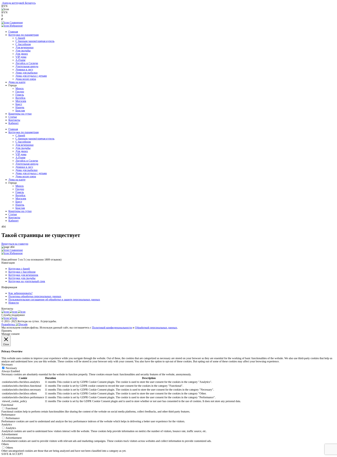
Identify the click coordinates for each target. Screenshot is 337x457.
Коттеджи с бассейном (21, 271)
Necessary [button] (7, 364)
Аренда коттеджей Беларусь (19, 2)
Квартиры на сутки (20, 113)
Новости (13, 302)
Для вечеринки (24, 47)
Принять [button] (6, 330)
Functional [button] (7, 404)
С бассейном (23, 44)
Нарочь (19, 107)
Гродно (19, 91)
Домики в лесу (24, 69)
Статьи (12, 116)
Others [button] (5, 444)
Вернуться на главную (14, 243)
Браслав (20, 110)
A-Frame (20, 60)
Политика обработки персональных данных (34, 296)
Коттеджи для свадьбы (21, 278)
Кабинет (13, 123)
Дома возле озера (25, 78)
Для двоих (21, 53)
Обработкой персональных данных (156, 327)
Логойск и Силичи (26, 63)
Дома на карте (16, 82)
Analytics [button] (6, 424)
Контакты (14, 120)
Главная (13, 31)
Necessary (11, 368)
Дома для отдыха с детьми (31, 75)
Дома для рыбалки (26, 72)
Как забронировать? (20, 293)
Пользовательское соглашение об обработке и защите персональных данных (54, 299)
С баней (20, 37)
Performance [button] (8, 414)
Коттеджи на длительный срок (26, 281)
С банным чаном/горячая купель (34, 41)
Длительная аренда (26, 66)
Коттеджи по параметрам (23, 34)
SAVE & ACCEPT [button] (12, 453)
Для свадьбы (23, 50)
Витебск (20, 97)
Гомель (19, 94)
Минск (19, 88)
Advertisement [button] (9, 434)
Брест (18, 104)
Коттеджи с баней (19, 268)
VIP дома (20, 56)
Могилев (20, 101)
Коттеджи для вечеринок (23, 274)
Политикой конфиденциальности (112, 327)
